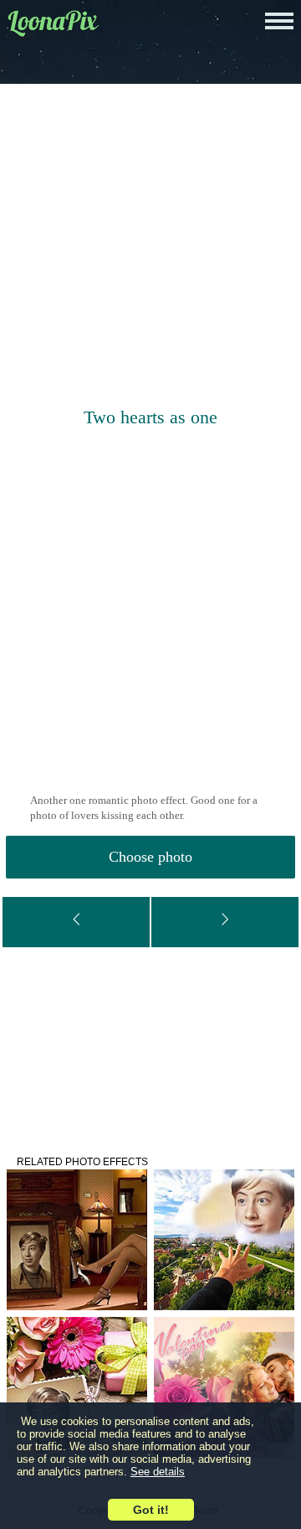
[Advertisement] (150, 247)
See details (157, 1471)
